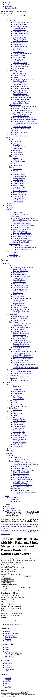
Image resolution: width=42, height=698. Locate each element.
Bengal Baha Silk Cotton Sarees (23, 121)
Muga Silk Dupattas (19, 198)
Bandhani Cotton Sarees (21, 88)
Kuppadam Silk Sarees (20, 42)
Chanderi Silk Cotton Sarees (22, 110)
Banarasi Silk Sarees (19, 30)
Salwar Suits (13, 163)
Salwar (15, 171)
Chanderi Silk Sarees (20, 44)
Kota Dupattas (17, 200)
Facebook (8, 678)
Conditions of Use (11, 637)
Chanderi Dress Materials (21, 227)
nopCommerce (13, 696)
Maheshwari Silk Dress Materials (23, 225)
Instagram (8, 680)
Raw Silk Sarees (18, 68)
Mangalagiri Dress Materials (22, 233)
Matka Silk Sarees (19, 57)
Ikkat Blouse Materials (24, 249)
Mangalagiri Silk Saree (20, 26)
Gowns (15, 158)
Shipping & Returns (11, 633)
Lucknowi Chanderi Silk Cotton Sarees (25, 123)
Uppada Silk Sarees (19, 24)
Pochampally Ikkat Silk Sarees (23, 22)
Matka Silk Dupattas (19, 192)
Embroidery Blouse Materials (26, 247)
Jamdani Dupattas (18, 185)
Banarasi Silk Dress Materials (22, 240)
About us (8, 639)
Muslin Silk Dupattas (20, 191)
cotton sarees (9, 621)
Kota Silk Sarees (18, 52)
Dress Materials (14, 216)
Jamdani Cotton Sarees (20, 92)
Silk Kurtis (16, 150)
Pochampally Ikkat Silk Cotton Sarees (25, 106)
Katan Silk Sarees (18, 61)
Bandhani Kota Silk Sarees (21, 64)
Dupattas (12, 172)
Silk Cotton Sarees (15, 105)
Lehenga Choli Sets (19, 161)
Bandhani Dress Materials (21, 222)
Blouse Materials (14, 244)
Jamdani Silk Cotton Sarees (22, 114)
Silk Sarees (12, 21)
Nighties (11, 207)
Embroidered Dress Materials (22, 236)
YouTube (8, 687)
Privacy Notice (9, 635)
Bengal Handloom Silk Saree (22, 53)
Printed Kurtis (17, 145)
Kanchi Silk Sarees (19, 35)
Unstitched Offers (14, 256)
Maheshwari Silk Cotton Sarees (23, 112)
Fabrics (11, 211)
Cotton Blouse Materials (21, 245)
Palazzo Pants (17, 169)
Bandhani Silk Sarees (20, 63)
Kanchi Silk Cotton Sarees (21, 108)
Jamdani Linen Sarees (20, 74)
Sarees (7, 19)
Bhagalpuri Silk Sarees (20, 41)
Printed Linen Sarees (19, 75)
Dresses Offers (13, 255)
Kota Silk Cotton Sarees (21, 116)
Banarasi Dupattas (19, 181)
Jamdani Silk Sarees (19, 39)
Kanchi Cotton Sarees (20, 81)
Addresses (8, 667)
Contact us (8, 641)
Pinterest (7, 681)
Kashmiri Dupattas (19, 187)
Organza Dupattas (19, 178)
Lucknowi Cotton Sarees (21, 103)
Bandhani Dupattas (19, 174)
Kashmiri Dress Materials (21, 242)
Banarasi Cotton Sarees (20, 86)
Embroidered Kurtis (19, 147)
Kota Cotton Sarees (19, 90)
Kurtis (11, 139)
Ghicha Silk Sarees (19, 55)
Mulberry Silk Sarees (20, 46)
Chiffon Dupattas (18, 202)
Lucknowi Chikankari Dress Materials (25, 220)
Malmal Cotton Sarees (20, 94)
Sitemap (7, 631)
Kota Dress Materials (20, 231)
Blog (6, 651)
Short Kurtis (17, 143)
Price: (2, 572)
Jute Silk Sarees (18, 48)
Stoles (11, 203)
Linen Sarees (13, 70)
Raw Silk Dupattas (19, 196)
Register (7, 2)
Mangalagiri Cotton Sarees (21, 83)
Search (7, 647)
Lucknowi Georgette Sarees (22, 127)
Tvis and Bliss (14, 564)
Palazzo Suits (17, 165)
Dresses (7, 138)
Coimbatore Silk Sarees (20, 33)
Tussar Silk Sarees (19, 50)
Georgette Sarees (14, 125)
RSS (6, 685)
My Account (9, 663)
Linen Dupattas (18, 180)
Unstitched (8, 209)
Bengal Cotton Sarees (20, 85)
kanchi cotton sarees (11, 624)
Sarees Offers (13, 253)
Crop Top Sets (17, 160)
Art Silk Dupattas (18, 189)
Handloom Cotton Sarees (21, 96)
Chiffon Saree (13, 130)
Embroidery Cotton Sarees (21, 101)
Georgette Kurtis (18, 154)
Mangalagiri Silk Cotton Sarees (23, 117)
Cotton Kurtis (17, 149)
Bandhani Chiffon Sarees (21, 132)
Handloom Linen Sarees (21, 72)
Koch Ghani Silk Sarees (21, 66)
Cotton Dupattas (18, 183)
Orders (7, 665)
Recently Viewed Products (13, 653)
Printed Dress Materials (20, 238)
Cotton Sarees (13, 77)
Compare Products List (12, 655)
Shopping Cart (9, 669)
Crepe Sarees (13, 134)
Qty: (2, 576)
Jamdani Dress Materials (21, 229)
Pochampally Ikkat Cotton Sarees (23, 79)
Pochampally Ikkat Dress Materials (24, 218)
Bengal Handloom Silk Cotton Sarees (25, 119)
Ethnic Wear (13, 156)
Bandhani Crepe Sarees (20, 136)
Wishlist (7, 671)
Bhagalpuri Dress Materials (22, 224)
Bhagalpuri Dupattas (19, 176)
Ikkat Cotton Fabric (23, 214)
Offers (7, 251)
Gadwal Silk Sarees (19, 37)
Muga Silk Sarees (18, 59)
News (7, 649)
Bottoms (11, 167)
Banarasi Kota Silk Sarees (21, 32)
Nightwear (8, 205)
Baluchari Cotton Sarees (21, 99)
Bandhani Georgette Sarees (22, 128)
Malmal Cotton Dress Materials (23, 235)
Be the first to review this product (11, 562)
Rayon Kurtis (17, 152)
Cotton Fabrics (18, 213)
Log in (7, 4)
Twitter (7, 683)
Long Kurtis (17, 141)
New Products (9, 657)
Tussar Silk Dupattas (19, 194)
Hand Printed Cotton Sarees (22, 97)
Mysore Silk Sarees (19, 28)
